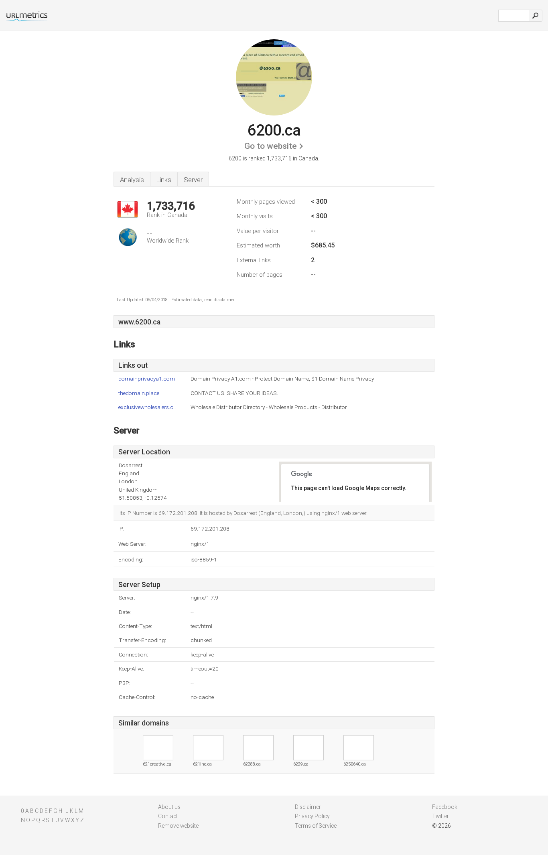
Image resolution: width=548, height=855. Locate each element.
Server (193, 180)
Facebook (444, 807)
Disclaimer (308, 807)
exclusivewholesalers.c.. (147, 407)
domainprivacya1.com (146, 379)
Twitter (440, 816)
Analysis (132, 180)
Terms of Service (316, 826)
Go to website (270, 146)
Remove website (178, 826)
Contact (168, 816)
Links (163, 180)
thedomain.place (138, 393)
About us (169, 807)
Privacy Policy (312, 816)
